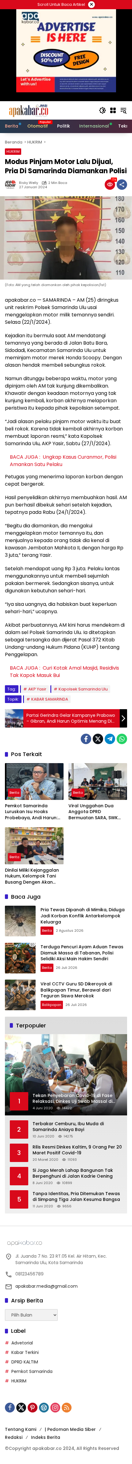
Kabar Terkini (25, 1352)
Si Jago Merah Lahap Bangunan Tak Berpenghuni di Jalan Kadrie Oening (73, 1173)
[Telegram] (110, 739)
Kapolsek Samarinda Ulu (83, 689)
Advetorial (22, 1343)
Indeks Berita (45, 1437)
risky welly (28, 183)
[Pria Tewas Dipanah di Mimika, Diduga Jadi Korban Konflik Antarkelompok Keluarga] (20, 921)
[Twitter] (98, 739)
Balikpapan (51, 1004)
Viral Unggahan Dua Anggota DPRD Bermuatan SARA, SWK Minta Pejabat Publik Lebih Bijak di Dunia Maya (97, 812)
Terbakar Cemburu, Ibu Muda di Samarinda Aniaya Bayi (68, 1127)
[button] (102, 110)
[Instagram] (55, 1407)
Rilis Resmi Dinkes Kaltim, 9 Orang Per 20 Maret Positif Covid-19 (77, 1150)
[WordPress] (44, 1407)
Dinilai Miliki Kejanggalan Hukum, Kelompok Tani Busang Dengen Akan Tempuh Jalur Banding (32, 876)
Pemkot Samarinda (31, 1371)
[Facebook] (86, 739)
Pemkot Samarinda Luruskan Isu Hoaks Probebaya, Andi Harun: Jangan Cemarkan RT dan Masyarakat (31, 812)
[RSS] (67, 1407)
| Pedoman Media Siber (70, 1429)
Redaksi (13, 1437)
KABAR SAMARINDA (49, 699)
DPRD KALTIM (24, 1362)
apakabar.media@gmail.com (46, 1286)
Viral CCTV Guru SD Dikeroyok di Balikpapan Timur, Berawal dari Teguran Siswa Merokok (76, 990)
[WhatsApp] (122, 739)
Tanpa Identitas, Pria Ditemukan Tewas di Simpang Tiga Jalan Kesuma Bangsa (76, 1197)
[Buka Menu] (113, 110)
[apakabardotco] (28, 110)
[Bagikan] (122, 184)
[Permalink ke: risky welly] (12, 184)
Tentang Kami (20, 1429)
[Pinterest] (32, 1407)
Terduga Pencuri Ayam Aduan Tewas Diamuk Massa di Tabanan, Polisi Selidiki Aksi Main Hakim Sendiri (82, 953)
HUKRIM (13, 151)
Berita (14, 792)
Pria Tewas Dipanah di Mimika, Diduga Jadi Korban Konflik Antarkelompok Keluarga (83, 916)
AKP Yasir (37, 689)
